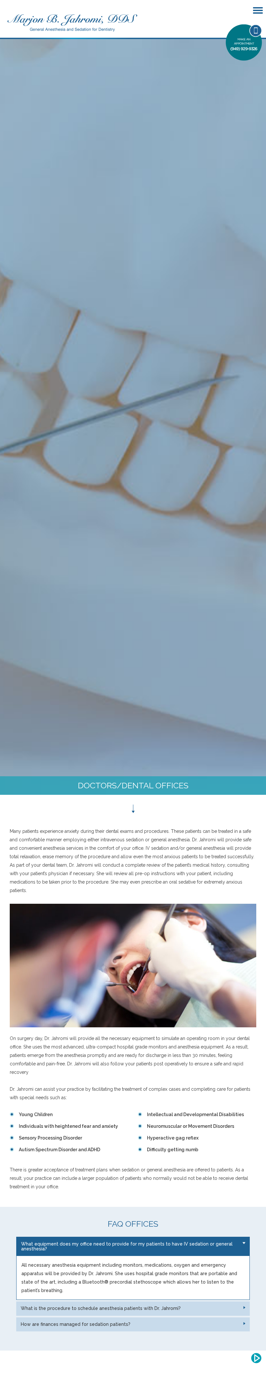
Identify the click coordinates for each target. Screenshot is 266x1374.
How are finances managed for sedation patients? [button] (75, 1324)
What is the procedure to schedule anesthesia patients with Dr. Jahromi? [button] (101, 1308)
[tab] (133, 1246)
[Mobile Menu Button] (258, 11)
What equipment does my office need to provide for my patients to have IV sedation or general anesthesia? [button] (127, 1246)
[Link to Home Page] (72, 22)
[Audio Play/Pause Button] (256, 1358)
